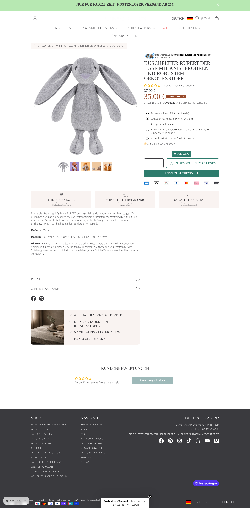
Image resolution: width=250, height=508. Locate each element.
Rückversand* (192, 205)
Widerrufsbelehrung (92, 438)
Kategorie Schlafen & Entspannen (48, 424)
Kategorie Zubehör (41, 443)
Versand (170, 103)
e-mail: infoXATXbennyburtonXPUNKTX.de (197, 425)
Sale (165, 28)
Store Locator (38, 457)
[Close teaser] (150, 496)
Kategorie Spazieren (41, 434)
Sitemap (85, 462)
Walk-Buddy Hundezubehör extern (49, 476)
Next (136, 106)
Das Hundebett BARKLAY (98, 28)
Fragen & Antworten (91, 424)
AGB (83, 434)
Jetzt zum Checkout (181, 173)
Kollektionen (188, 28)
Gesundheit (37, 448)
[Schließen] (217, 4)
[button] (204, 18)
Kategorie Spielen (40, 438)
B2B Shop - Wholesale (42, 466)
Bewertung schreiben (152, 380)
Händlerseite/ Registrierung (46, 462)
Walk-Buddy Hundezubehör (45, 452)
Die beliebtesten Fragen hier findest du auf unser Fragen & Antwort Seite (174, 434)
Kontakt (85, 429)
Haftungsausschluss (92, 443)
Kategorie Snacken (41, 429)
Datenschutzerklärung (93, 452)
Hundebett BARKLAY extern (45, 471)
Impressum (86, 457)
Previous (34, 106)
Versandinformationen (92, 448)
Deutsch (177, 18)
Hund (54, 28)
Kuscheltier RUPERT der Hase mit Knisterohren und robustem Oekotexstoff (83, 46)
